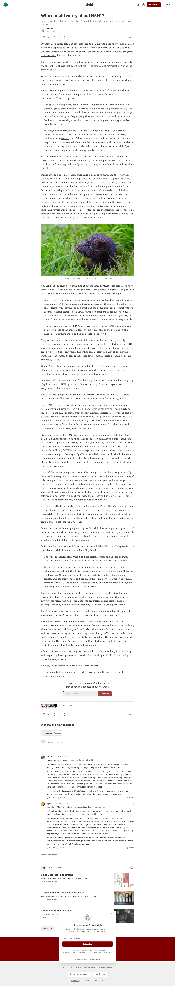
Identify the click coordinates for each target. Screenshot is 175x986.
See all (46, 928)
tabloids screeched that (56, 571)
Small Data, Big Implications (57, 874)
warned (65, 138)
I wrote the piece (53, 546)
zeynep (50, 29)
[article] (87, 880)
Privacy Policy (107, 952)
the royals (89, 48)
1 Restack (71, 705)
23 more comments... (49, 855)
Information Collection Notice (86, 952)
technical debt (78, 52)
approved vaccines (86, 300)
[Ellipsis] (133, 757)
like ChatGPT (48, 55)
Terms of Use (100, 950)
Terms (93, 968)
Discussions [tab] (60, 867)
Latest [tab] (50, 867)
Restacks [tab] (57, 733)
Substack (75, 980)
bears (61, 124)
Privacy (87, 968)
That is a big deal (65, 98)
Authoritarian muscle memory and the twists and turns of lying (68, 896)
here (68, 286)
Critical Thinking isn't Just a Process (62, 892)
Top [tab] (43, 867)
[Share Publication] (143, 4)
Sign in (167, 4)
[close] (112, 914)
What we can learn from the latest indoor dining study (65, 878)
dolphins (48, 124)
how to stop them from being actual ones (101, 62)
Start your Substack (81, 974)
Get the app (100, 974)
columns (68, 44)
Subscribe (154, 4)
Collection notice (105, 968)
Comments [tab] (47, 733)
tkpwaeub (51, 803)
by (78, 278)
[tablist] (52, 733)
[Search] (137, 4)
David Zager (52, 756)
